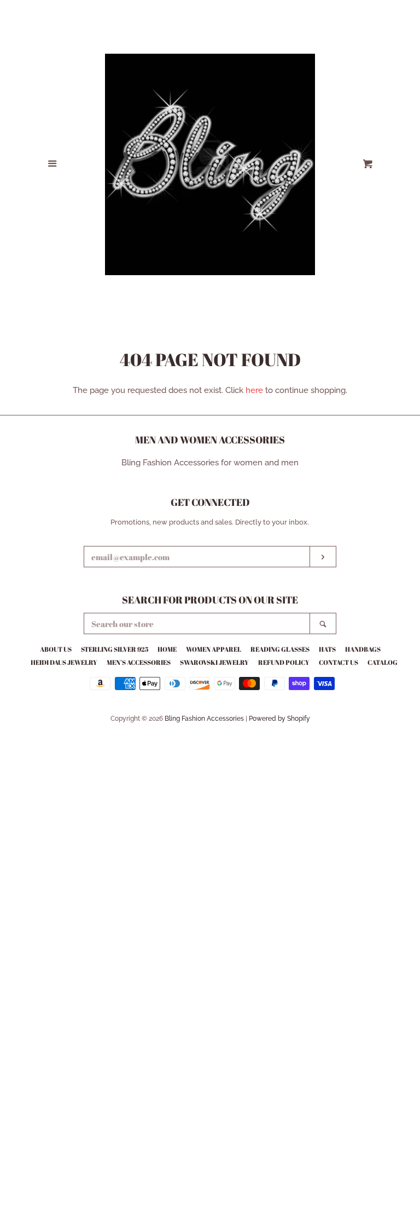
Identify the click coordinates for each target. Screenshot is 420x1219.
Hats (327, 649)
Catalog (383, 662)
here (254, 390)
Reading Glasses (280, 649)
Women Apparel (213, 649)
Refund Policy (284, 662)
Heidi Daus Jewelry (64, 662)
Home (167, 649)
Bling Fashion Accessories (204, 718)
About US (56, 649)
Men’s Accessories (139, 662)
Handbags (363, 649)
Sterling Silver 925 (114, 649)
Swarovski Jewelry (214, 662)
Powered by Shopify (279, 718)
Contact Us (338, 662)
